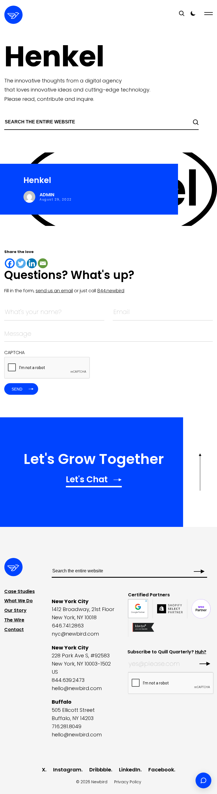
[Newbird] (13, 15)
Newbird (99, 782)
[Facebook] (10, 263)
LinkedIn (129, 769)
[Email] (43, 263)
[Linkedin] (32, 263)
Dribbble (100, 769)
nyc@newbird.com (75, 633)
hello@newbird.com (77, 688)
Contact (14, 629)
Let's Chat (87, 480)
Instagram (67, 769)
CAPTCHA (14, 352)
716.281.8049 (66, 726)
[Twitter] (21, 263)
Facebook (161, 769)
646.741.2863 (68, 625)
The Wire (14, 620)
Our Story (15, 610)
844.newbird (110, 290)
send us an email (54, 290)
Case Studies (19, 591)
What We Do (18, 600)
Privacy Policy (127, 782)
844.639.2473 (68, 680)
